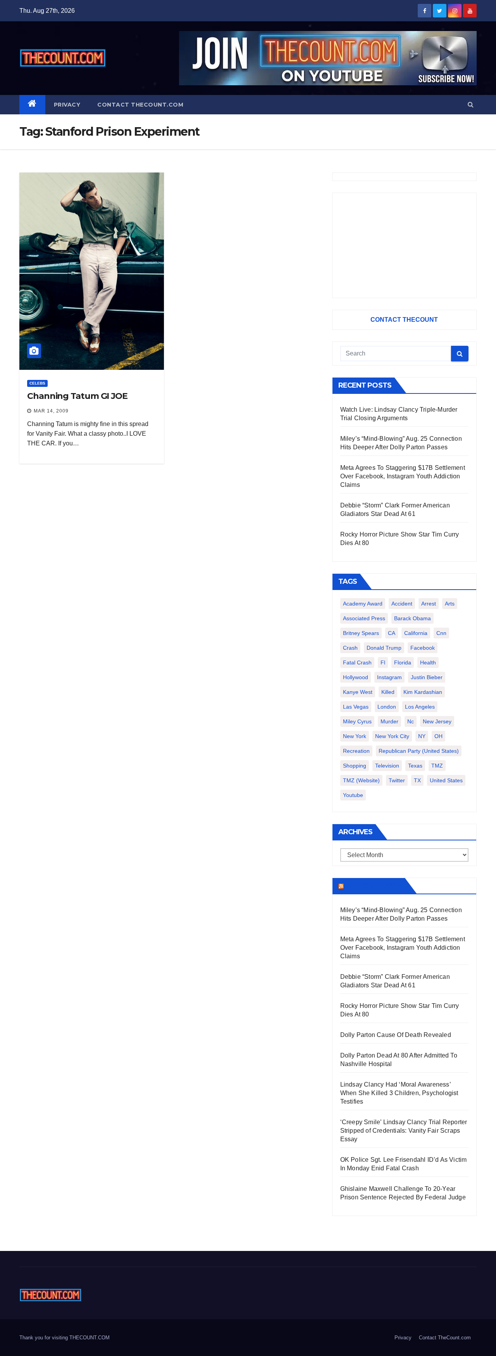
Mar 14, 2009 (51, 411)
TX (417, 780)
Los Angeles (420, 707)
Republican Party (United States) (419, 751)
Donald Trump (384, 648)
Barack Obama (412, 618)
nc (410, 721)
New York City (392, 736)
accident (401, 603)
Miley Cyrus (357, 721)
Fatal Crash (357, 662)
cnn (441, 633)
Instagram (389, 677)
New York (354, 736)
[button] (471, 104)
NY (421, 736)
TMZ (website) (361, 780)
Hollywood (355, 677)
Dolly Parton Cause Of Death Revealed (395, 1035)
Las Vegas (356, 707)
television (387, 766)
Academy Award (362, 603)
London (386, 707)
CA (391, 633)
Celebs (37, 383)
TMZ (437, 766)
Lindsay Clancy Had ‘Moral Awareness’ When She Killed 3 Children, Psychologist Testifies (399, 1093)
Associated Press (364, 618)
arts (450, 603)
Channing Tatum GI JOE (77, 396)
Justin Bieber (427, 677)
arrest (428, 603)
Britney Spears (361, 633)
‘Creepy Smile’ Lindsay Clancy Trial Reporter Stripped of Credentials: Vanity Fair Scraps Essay (403, 1130)
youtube (353, 795)
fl (383, 662)
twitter (397, 780)
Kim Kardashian (422, 692)
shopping (354, 766)
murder (389, 721)
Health (428, 662)
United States (446, 780)
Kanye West (357, 692)
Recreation (356, 751)
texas (415, 766)
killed (387, 692)
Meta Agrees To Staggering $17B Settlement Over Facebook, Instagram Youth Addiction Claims (402, 476)
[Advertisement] (404, 245)
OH (438, 736)
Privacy (67, 104)
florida (402, 662)
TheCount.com (373, 886)
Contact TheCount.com (140, 104)
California (415, 633)
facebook (422, 648)
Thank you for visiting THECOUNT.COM (64, 1337)
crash (350, 648)
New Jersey (437, 721)
